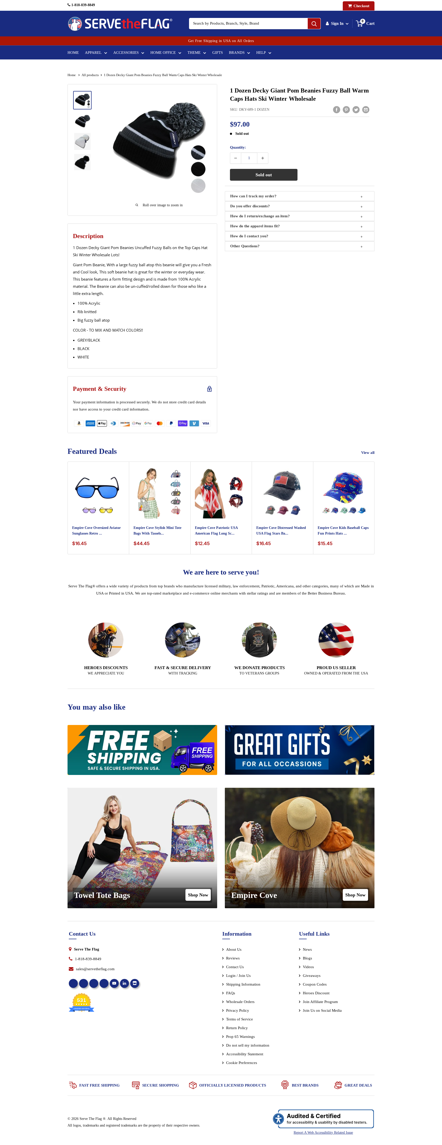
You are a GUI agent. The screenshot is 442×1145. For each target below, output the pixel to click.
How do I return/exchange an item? (260, 216)
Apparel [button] (93, 52)
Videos (308, 967)
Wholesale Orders (240, 1002)
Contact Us (235, 967)
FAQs (230, 993)
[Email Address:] (365, 109)
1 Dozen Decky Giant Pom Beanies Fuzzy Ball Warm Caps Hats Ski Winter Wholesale (299, 94)
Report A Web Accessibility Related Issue (323, 1132)
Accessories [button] (126, 52)
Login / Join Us (238, 976)
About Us (233, 949)
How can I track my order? (253, 196)
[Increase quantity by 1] (262, 158)
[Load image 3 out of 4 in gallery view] (82, 141)
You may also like (96, 707)
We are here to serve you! (221, 572)
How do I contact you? (249, 236)
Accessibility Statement (244, 1054)
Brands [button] (237, 52)
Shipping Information (243, 984)
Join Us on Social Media (322, 1010)
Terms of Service (239, 1019)
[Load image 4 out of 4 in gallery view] (82, 162)
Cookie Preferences (241, 1063)
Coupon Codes (315, 984)
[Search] (314, 23)
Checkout (360, 6)
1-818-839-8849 (82, 5)
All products (90, 75)
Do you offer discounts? (250, 206)
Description (88, 236)
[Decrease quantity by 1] (235, 158)
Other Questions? (245, 246)
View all (368, 453)
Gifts (217, 52)
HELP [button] (261, 52)
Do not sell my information (247, 1045)
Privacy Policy (237, 1010)
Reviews (233, 958)
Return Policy (237, 1028)
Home (73, 52)
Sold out (264, 174)
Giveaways (312, 976)
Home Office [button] (163, 52)
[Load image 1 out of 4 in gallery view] (82, 100)
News (307, 949)
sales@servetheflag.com (95, 969)
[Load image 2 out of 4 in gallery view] (82, 120)
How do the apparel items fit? (255, 226)
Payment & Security (99, 388)
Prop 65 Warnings (240, 1037)
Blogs (307, 958)
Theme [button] (194, 52)
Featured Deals (92, 451)
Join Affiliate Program (327, 1002)
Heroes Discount (316, 993)
